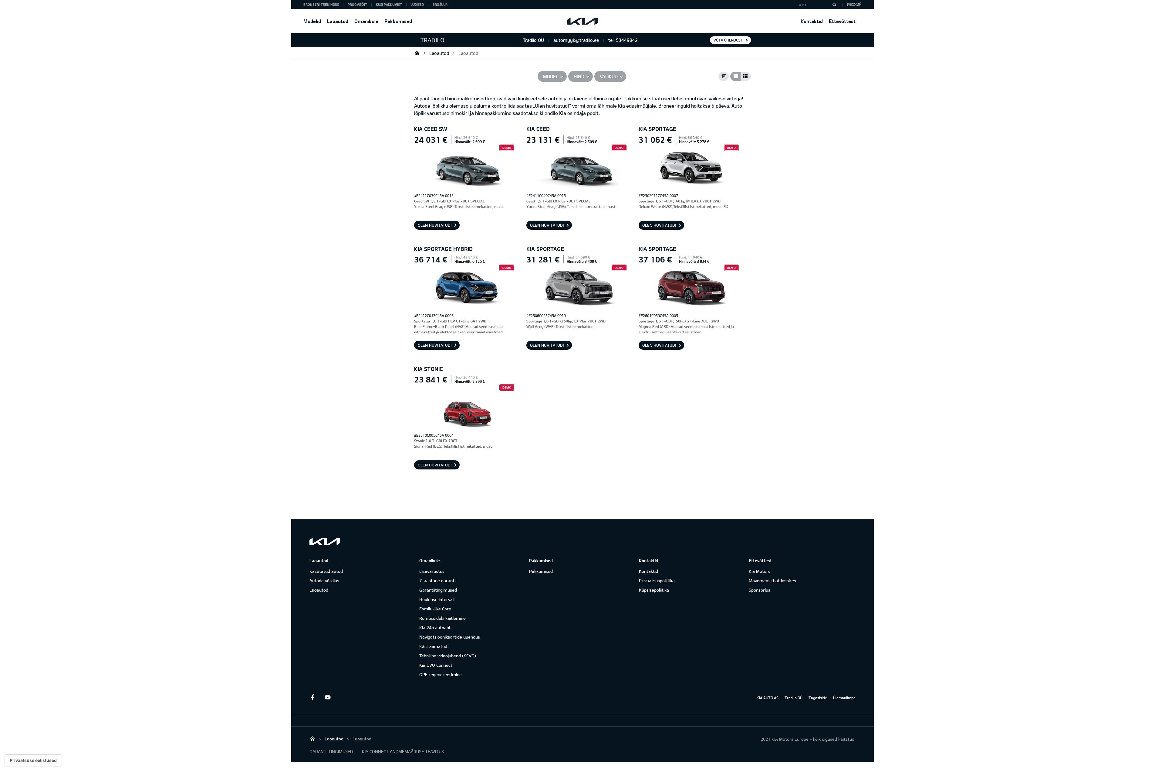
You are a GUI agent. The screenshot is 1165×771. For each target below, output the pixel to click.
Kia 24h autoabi (434, 627)
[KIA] (582, 21)
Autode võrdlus (324, 580)
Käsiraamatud (433, 646)
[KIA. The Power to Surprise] (324, 541)
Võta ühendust (728, 40)
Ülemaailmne (844, 698)
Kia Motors (759, 571)
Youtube (328, 697)
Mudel (550, 76)
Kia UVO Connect (435, 665)
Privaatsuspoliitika (657, 580)
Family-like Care (435, 608)
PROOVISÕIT (357, 4)
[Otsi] (834, 4)
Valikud (609, 76)
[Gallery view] (735, 76)
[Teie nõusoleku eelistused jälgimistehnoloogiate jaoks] (33, 760)
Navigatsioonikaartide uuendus (449, 636)
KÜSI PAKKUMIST (389, 4)
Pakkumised (398, 21)
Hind (579, 76)
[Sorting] (723, 76)
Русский (854, 4)
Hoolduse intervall (436, 599)
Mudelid (312, 21)
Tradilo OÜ (417, 53)
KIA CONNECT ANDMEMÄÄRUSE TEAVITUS (403, 751)
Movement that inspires (772, 580)
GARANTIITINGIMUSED (331, 751)
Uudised (417, 4)
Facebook (312, 697)
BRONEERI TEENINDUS (321, 4)
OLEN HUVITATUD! (435, 225)
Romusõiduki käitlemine (442, 618)
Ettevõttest (842, 21)
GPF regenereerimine (440, 674)
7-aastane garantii (437, 580)
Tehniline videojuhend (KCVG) (447, 655)
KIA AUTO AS (767, 698)
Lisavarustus (431, 571)
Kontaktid (812, 21)
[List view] (746, 76)
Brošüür (440, 4)
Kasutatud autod (326, 571)
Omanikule (366, 21)
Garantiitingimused (438, 589)
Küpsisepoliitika (654, 589)
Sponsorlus (759, 589)
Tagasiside (818, 698)
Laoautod (337, 21)
